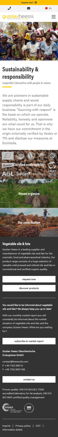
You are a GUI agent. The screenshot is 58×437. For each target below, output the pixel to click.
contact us (29, 379)
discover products (29, 288)
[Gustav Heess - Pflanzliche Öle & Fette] (17, 16)
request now (29, 279)
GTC (38, 425)
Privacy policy (23, 425)
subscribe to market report (29, 341)
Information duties (12, 429)
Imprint (6, 425)
